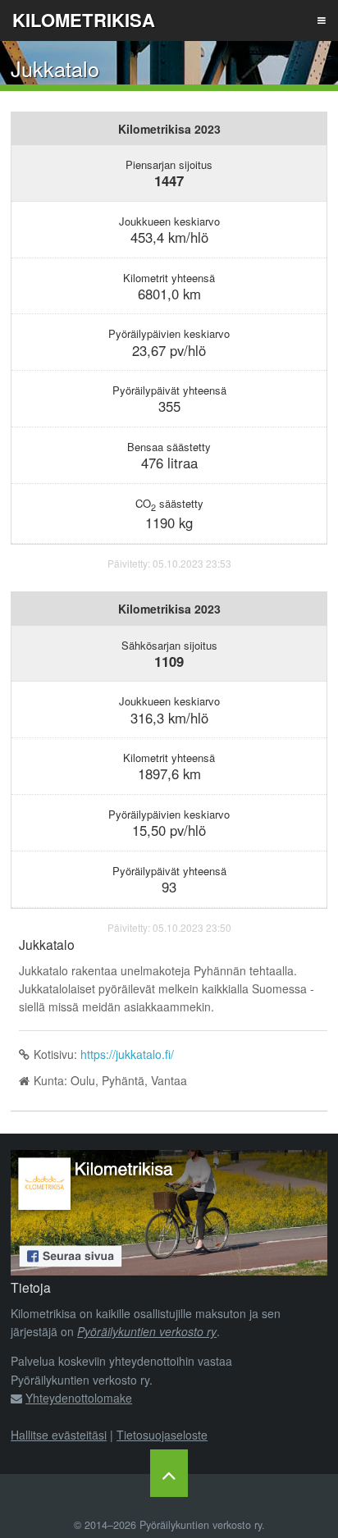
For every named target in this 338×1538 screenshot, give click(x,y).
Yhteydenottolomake (78, 1398)
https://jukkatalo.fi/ (127, 1054)
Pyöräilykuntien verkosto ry (147, 1331)
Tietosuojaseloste (162, 1434)
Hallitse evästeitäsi (59, 1434)
